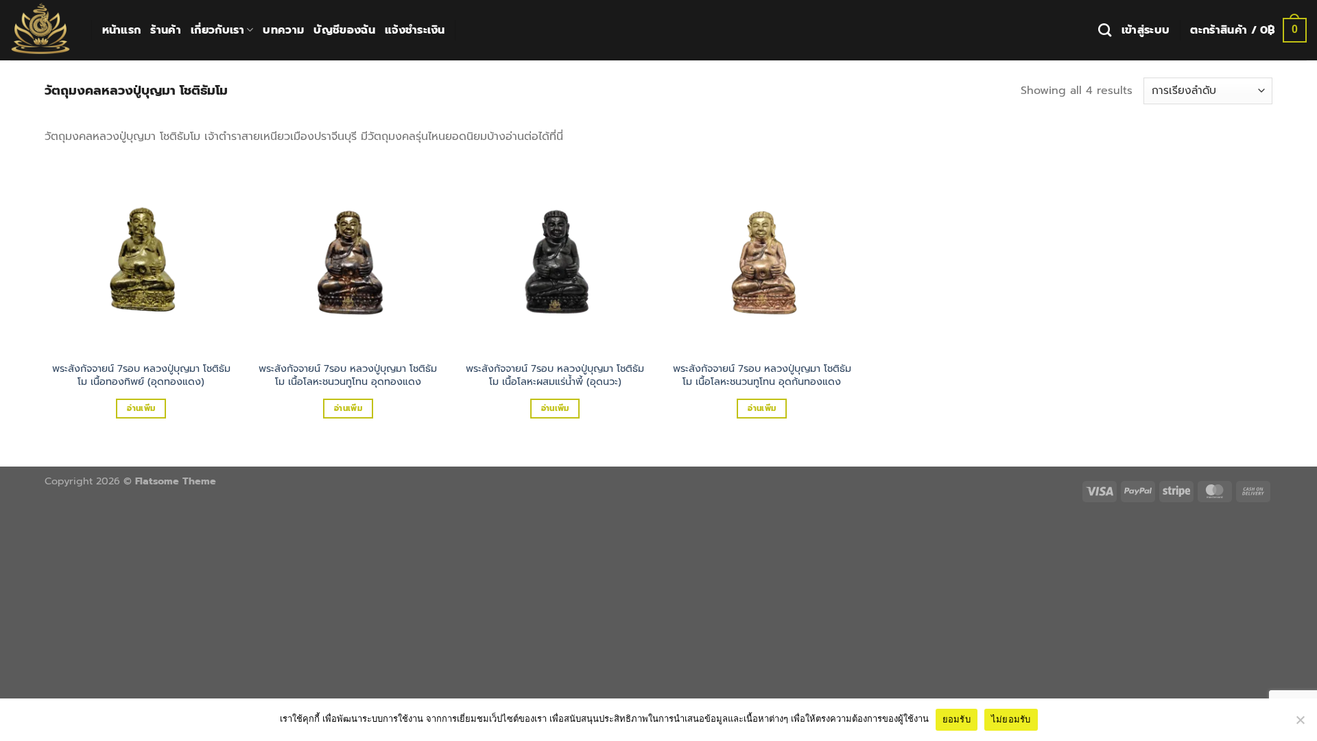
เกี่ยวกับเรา (217, 30)
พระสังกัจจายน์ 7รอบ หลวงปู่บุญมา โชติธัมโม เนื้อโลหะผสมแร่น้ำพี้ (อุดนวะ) (555, 375)
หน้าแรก (121, 30)
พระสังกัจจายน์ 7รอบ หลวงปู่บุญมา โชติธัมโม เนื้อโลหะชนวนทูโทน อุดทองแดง (348, 375)
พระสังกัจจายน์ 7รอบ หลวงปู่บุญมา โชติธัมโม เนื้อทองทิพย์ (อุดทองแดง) (141, 375)
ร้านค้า (165, 30)
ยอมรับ (956, 719)
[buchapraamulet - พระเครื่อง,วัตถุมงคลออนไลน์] (40, 30)
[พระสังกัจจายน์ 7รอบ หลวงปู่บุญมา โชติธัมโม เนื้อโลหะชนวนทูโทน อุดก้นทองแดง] (762, 256)
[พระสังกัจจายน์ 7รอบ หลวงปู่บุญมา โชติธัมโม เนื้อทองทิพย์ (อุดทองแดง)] (141, 256)
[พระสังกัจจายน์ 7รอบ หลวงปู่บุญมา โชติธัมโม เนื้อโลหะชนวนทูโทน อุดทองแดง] (347, 256)
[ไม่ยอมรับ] (1300, 724)
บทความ (283, 30)
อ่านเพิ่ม (141, 408)
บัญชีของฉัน (344, 30)
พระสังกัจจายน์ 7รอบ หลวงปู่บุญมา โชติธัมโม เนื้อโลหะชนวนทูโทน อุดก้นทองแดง (762, 375)
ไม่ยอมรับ (1011, 719)
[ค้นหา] (1104, 30)
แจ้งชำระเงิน (415, 30)
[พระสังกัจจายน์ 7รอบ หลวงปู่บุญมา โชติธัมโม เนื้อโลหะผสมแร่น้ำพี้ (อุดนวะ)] (555, 256)
